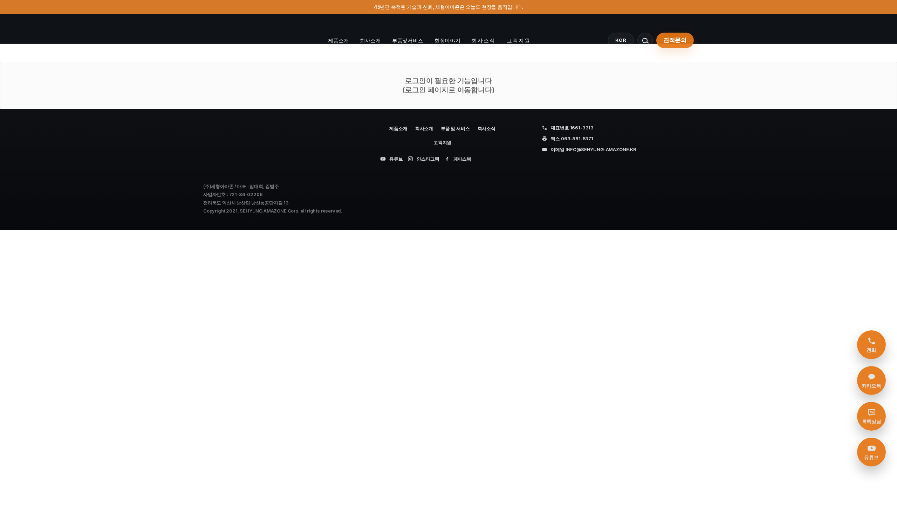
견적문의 (675, 39)
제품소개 (338, 40)
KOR (620, 40)
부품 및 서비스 (455, 128)
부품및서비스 (407, 40)
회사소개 (370, 40)
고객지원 (518, 40)
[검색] (645, 40)
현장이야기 (447, 40)
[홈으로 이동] (240, 40)
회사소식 (483, 40)
